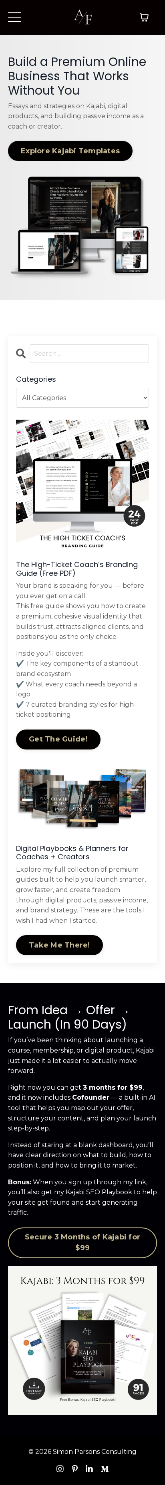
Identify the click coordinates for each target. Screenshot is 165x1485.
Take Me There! (59, 945)
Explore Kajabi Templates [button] (70, 151)
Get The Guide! (58, 739)
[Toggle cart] (144, 17)
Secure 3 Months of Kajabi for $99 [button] (82, 1242)
